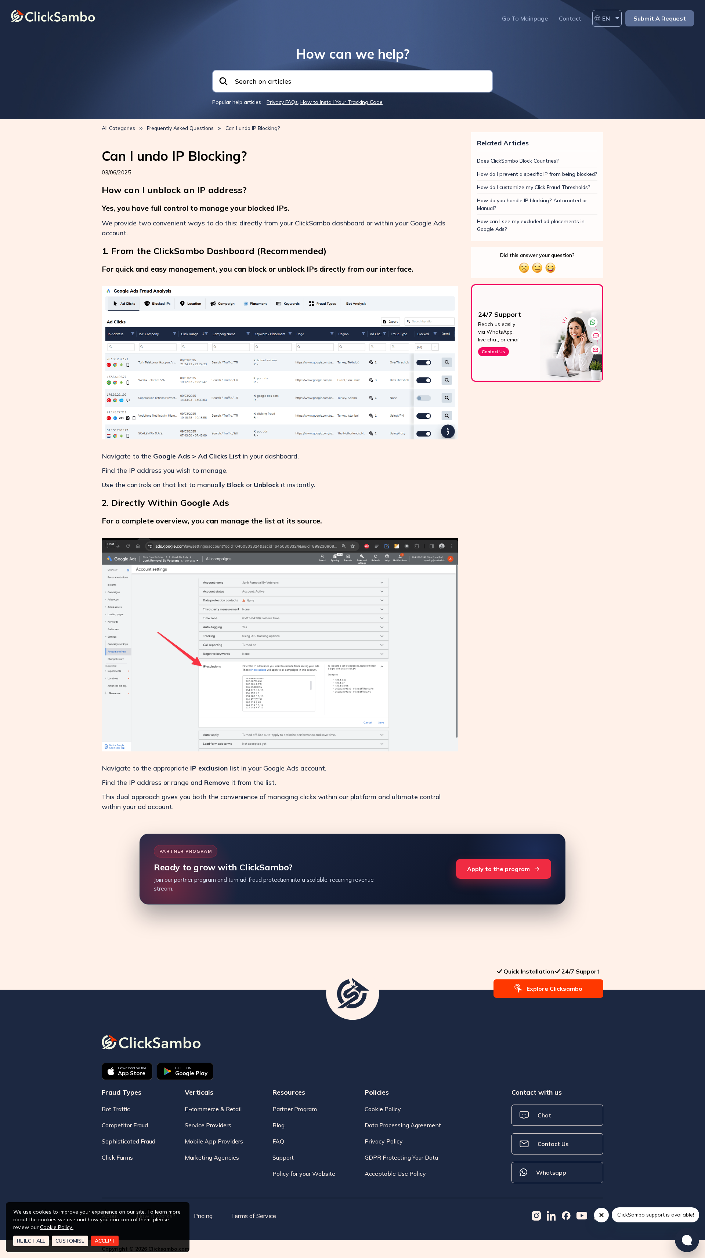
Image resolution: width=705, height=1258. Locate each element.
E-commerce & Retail (213, 1109)
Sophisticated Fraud (128, 1141)
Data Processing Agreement (403, 1125)
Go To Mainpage (525, 18)
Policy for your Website (303, 1173)
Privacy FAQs (282, 102)
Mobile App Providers (214, 1141)
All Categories (118, 128)
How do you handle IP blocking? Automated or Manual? (532, 204)
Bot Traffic (116, 1109)
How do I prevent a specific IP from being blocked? (537, 174)
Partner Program (294, 1109)
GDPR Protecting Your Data (401, 1157)
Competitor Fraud (125, 1125)
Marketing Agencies (212, 1157)
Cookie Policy (383, 1109)
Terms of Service (253, 1215)
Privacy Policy (384, 1141)
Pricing (203, 1215)
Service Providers (208, 1125)
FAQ (278, 1141)
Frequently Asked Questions (180, 128)
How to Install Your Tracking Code (341, 102)
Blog (278, 1125)
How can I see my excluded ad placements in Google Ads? (531, 225)
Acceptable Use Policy (395, 1173)
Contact (570, 18)
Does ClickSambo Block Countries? (518, 160)
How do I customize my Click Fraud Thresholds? (533, 187)
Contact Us (493, 351)
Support (283, 1157)
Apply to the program (498, 869)
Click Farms (117, 1157)
